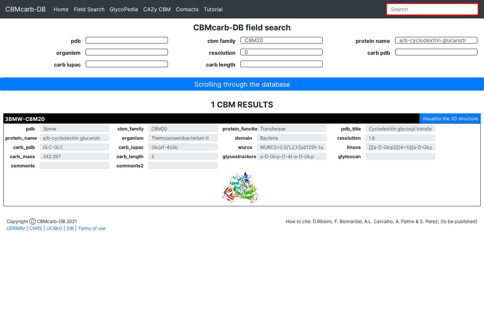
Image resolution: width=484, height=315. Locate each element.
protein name (373, 40)
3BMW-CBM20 (25, 119)
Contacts (187, 9)
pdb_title (351, 128)
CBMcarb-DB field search (242, 27)
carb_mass (22, 156)
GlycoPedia (124, 9)
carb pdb (378, 52)
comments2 (130, 165)
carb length (220, 64)
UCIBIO (54, 228)
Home (61, 9)
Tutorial (213, 9)
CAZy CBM (157, 9)
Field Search (89, 9)
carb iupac (67, 64)
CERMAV (16, 228)
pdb (76, 40)
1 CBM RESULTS (242, 104)
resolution (222, 52)
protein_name (21, 138)
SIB (70, 228)
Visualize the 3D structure (450, 118)
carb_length (130, 156)
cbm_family (131, 128)
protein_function (240, 128)
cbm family (221, 40)
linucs (354, 147)
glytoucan (349, 156)
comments (23, 165)
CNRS (35, 228)
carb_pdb (24, 147)
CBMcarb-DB (25, 9)
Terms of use (92, 228)
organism (68, 52)
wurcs (245, 147)
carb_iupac (131, 147)
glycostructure (239, 156)
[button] (242, 84)
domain (243, 138)
